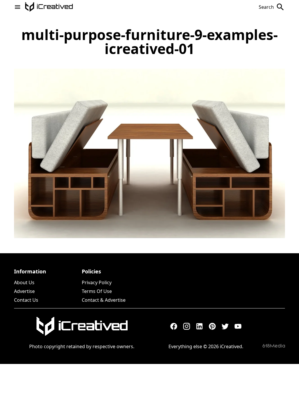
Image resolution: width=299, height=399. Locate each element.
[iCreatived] (81, 326)
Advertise (24, 291)
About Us (24, 282)
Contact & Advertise (104, 300)
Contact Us (26, 300)
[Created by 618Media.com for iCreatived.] (274, 346)
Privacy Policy (97, 282)
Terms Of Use (97, 291)
